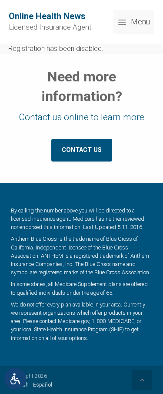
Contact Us (82, 150)
